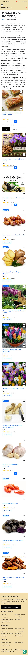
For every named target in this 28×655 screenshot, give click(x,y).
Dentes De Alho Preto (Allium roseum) (13, 198)
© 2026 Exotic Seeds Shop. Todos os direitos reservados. (13, 650)
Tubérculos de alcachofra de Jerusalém (14, 235)
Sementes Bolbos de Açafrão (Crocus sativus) (13, 160)
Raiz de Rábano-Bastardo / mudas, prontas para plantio (12, 426)
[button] (2, 5)
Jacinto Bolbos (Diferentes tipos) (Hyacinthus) (12, 350)
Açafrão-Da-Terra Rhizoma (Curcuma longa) (13, 578)
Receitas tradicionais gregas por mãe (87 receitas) (12, 113)
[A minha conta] (21, 6)
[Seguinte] (25, 591)
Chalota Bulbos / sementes (10, 503)
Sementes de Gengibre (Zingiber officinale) (12, 272)
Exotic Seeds (6, 7)
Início (3, 19)
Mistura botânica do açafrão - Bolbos (13, 388)
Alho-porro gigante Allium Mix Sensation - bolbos (14, 311)
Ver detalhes (7, 242)
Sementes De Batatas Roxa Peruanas (13, 540)
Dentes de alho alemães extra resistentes (11, 465)
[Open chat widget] (25, 652)
